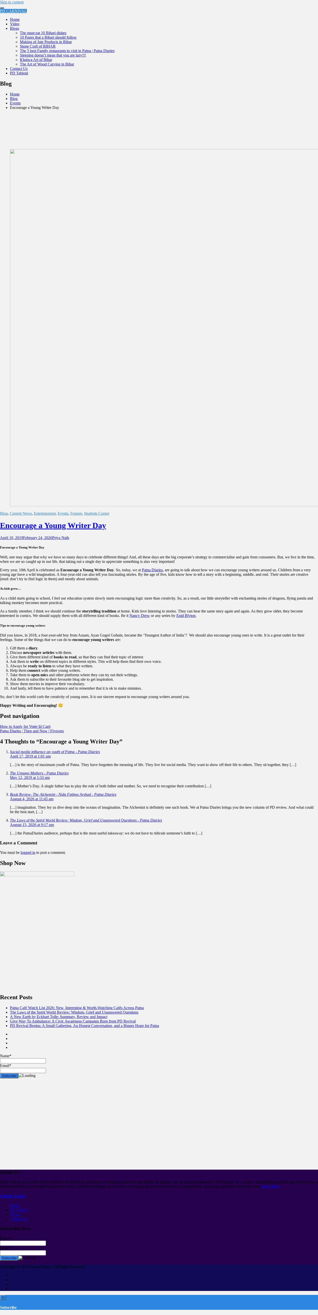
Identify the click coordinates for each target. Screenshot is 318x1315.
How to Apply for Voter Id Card (25, 726)
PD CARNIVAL (13, 11)
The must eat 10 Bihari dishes (43, 33)
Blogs (14, 28)
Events (63, 513)
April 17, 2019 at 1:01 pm (30, 756)
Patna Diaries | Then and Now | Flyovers (32, 731)
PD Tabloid (19, 73)
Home (15, 19)
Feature (76, 513)
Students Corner (96, 513)
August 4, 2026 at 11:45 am (31, 799)
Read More (270, 1186)
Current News (21, 513)
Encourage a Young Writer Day (53, 525)
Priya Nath (60, 538)
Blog (4, 513)
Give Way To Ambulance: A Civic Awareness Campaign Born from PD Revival (73, 1021)
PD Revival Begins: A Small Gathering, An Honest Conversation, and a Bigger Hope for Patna (84, 1026)
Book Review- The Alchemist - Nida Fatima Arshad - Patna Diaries (63, 794)
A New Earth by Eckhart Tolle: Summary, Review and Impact (58, 1017)
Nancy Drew (139, 615)
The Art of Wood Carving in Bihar (47, 64)
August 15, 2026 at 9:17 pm (32, 825)
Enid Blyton (186, 615)
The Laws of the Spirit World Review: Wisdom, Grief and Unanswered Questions (74, 1012)
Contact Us (19, 68)
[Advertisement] (149, 1126)
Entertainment (45, 513)
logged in (28, 852)
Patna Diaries (152, 570)
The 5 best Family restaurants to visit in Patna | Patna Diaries (67, 51)
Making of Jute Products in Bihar (46, 42)
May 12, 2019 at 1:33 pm (30, 777)
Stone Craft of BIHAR (38, 46)
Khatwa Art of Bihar (36, 60)
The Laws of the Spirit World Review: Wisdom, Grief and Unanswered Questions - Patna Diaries (86, 820)
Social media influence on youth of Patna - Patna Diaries (55, 752)
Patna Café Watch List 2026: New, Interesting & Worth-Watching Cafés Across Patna (77, 1008)
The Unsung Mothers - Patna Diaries (39, 773)
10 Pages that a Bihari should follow (48, 37)
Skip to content (12, 2)
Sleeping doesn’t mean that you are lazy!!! (53, 55)
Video (14, 24)
